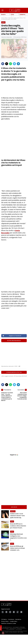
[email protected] (4, 628)
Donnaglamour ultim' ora (14, 372)
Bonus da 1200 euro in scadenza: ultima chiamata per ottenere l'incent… (18, 526)
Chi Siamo (4, 619)
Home (2, 18)
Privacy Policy (5, 621)
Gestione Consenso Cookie (8, 623)
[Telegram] (14, 63)
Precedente (7, 390)
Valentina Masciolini (6, 37)
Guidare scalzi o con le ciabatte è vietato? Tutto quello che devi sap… (17, 515)
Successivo (21, 390)
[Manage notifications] (3, 633)
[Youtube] (21, 612)
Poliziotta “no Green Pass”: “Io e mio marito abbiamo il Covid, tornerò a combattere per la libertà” (7, 396)
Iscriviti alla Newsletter (14, 340)
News (6, 18)
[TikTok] (17, 612)
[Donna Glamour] (15, 10)
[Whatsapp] (10, 63)
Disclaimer (18, 619)
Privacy (1, 628)
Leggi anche (14, 507)
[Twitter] (6, 63)
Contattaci (11, 619)
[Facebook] (2, 63)
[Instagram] (10, 612)
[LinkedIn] (18, 63)
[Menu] (2, 10)
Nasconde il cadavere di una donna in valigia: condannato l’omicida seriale (22, 396)
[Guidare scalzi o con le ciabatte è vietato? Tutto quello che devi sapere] (5, 514)
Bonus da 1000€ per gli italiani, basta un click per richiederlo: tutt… (17, 548)
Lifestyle (13, 511)
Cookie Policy (13, 621)
